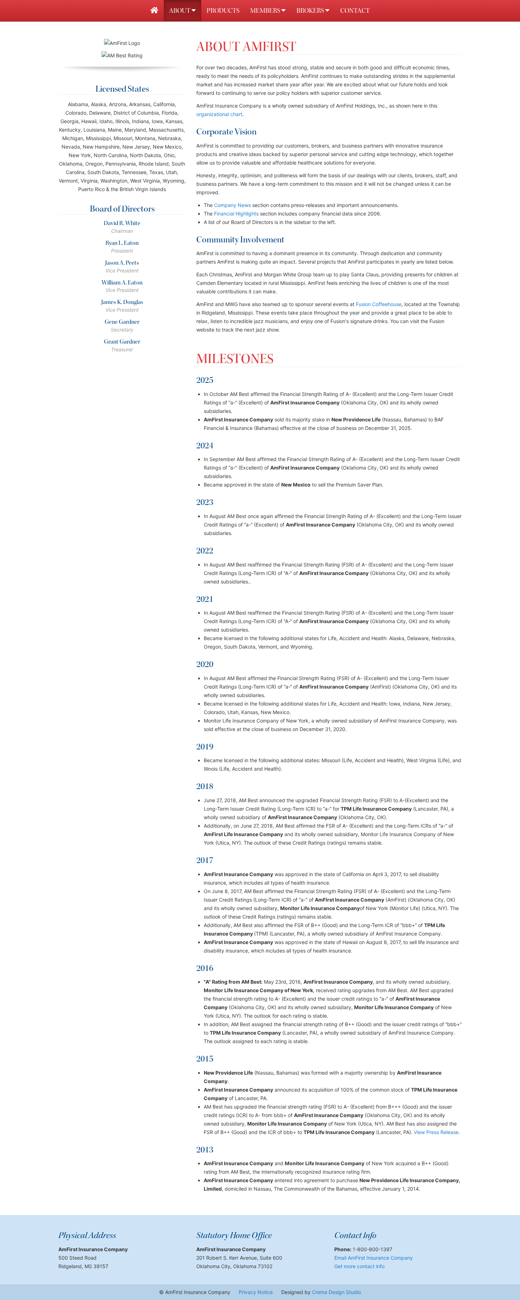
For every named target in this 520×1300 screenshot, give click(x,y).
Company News (232, 205)
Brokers (310, 10)
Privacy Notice (256, 1292)
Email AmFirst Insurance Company (373, 1258)
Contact (355, 10)
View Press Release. (437, 1132)
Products (223, 10)
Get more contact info (359, 1266)
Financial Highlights (236, 214)
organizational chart (219, 114)
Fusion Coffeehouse (378, 304)
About (180, 10)
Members (265, 10)
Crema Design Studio (336, 1292)
